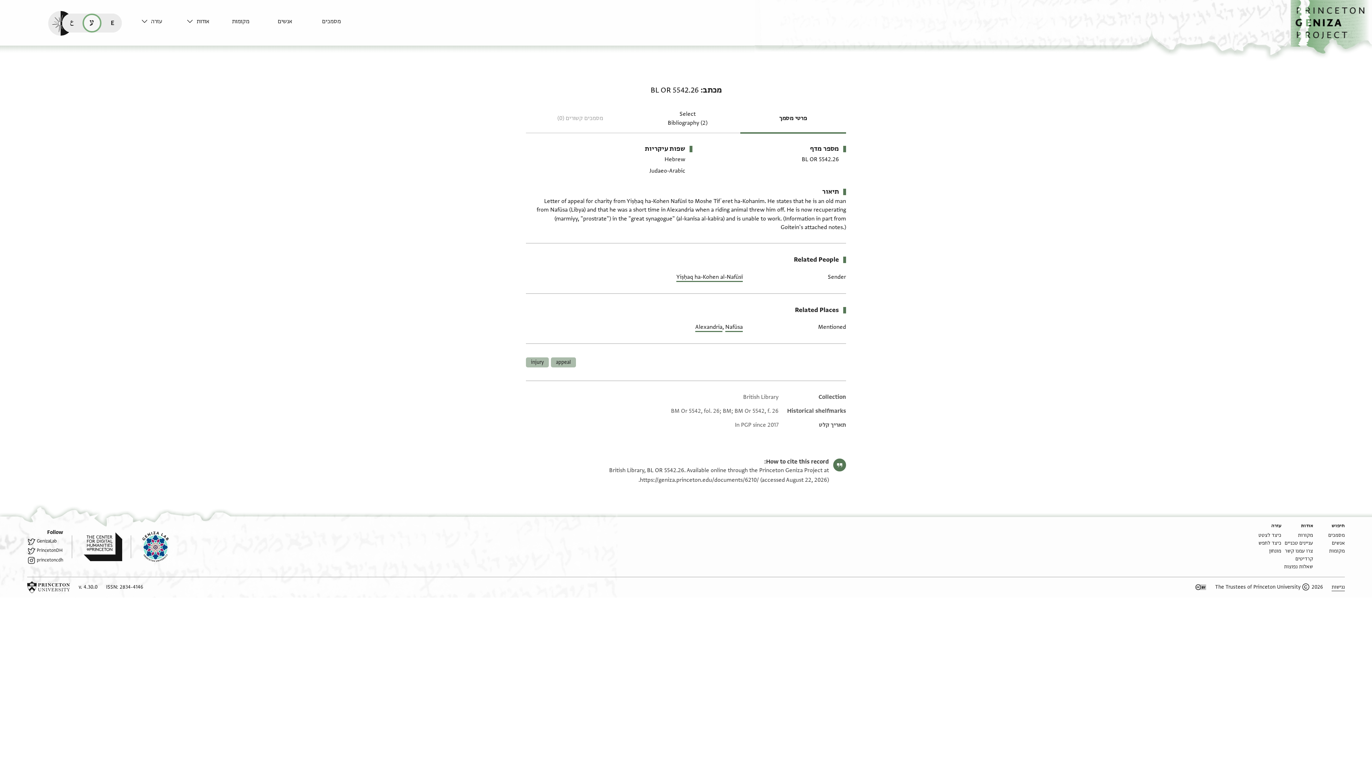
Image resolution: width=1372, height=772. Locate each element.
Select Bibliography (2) (687, 118)
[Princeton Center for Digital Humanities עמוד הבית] (97, 547)
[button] (1331, 27)
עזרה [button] (156, 21)
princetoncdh (50, 560)
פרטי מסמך (793, 118)
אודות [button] (203, 21)
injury (537, 362)
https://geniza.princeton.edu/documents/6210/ (699, 480)
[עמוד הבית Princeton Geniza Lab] (150, 547)
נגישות (1338, 587)
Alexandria (708, 327)
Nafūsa (734, 327)
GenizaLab (47, 541)
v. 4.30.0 (88, 587)
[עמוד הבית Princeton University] (48, 587)
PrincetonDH (50, 550)
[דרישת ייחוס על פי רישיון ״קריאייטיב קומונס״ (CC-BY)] (1201, 587)
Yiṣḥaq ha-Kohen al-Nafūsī (709, 277)
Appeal (563, 362)
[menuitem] (343, 25)
